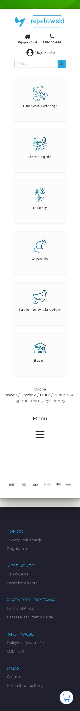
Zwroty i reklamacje (24, 540)
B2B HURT (16, 651)
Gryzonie (28, 395)
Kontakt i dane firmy (25, 686)
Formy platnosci (21, 608)
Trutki (44, 395)
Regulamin (17, 549)
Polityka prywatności (25, 643)
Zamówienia (17, 574)
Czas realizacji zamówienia (30, 617)
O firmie (14, 677)
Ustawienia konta (22, 583)
